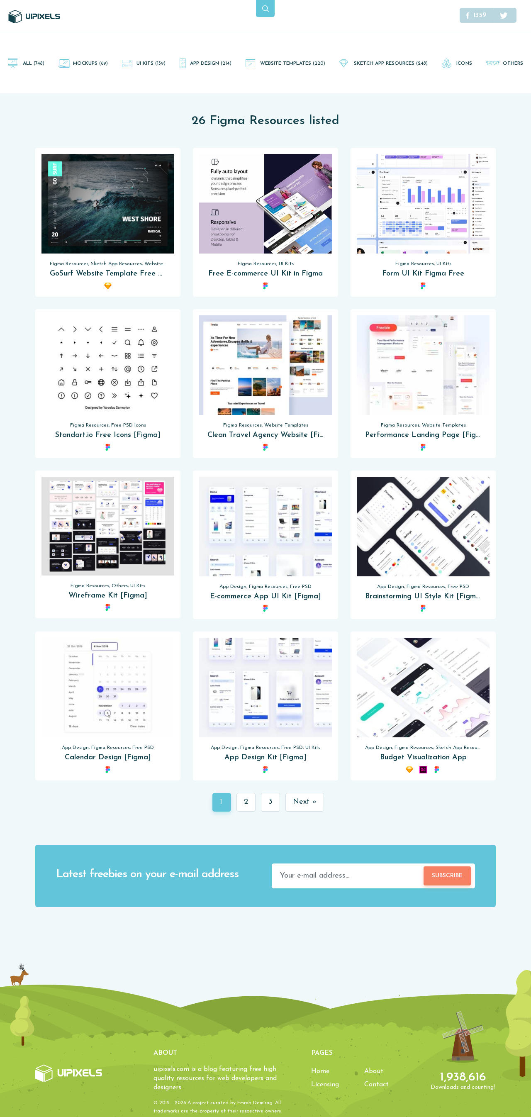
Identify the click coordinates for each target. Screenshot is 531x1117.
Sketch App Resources (391, 63)
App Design (210, 63)
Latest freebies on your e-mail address (147, 874)
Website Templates (292, 63)
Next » (305, 802)
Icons (464, 63)
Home (320, 1071)
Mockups (90, 63)
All (33, 63)
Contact (376, 1084)
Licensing (325, 1084)
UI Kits (151, 63)
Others (513, 63)
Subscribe (447, 876)
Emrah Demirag (255, 1102)
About (373, 1071)
